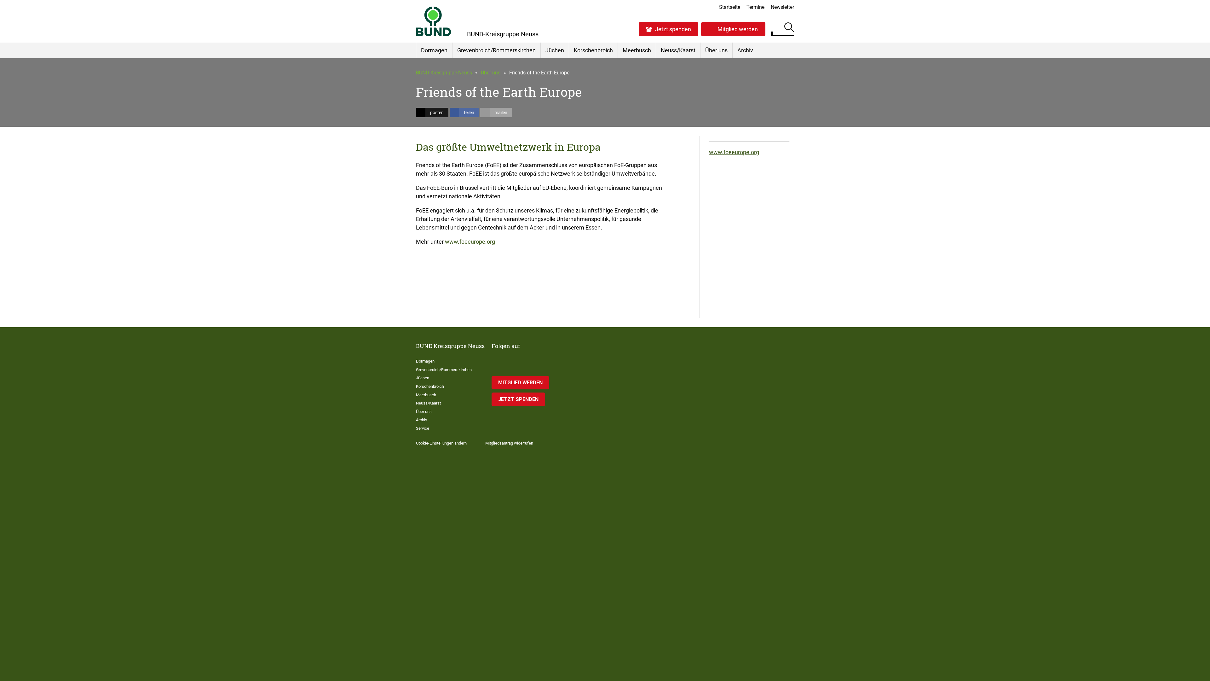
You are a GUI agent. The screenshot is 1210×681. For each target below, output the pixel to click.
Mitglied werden (737, 29)
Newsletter (782, 7)
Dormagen (434, 50)
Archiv (745, 50)
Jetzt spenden (673, 29)
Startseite (729, 7)
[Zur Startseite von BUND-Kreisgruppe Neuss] (433, 21)
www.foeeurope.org (470, 241)
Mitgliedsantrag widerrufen (509, 443)
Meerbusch (637, 50)
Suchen (789, 28)
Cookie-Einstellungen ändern (441, 443)
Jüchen (554, 50)
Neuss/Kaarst (678, 50)
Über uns (716, 50)
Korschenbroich (593, 50)
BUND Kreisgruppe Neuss (444, 73)
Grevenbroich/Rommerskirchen (496, 50)
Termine (755, 7)
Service (422, 428)
